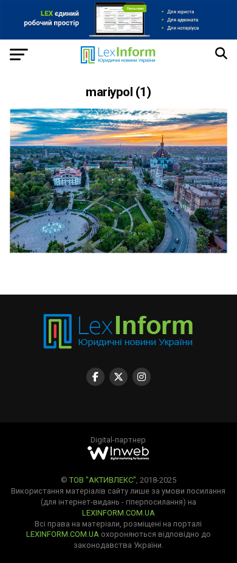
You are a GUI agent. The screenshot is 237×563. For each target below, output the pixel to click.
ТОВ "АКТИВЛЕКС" (102, 479)
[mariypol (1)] (118, 250)
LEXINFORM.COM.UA (118, 512)
